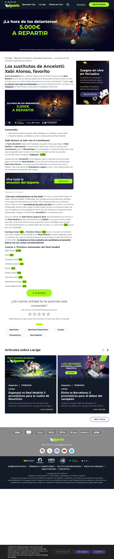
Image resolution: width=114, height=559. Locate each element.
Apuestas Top (28, 4)
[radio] (30, 314)
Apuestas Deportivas (38, 330)
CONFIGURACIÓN (63, 552)
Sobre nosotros (17, 466)
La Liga (42, 4)
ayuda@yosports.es (63, 445)
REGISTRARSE (90, 94)
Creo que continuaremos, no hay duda (24, 196)
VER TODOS (99, 419)
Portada (8, 58)
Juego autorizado (93, 466)
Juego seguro (49, 469)
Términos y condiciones (41, 466)
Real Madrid (36, 335)
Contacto (64, 469)
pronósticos (15, 335)
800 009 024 (47, 445)
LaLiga (60, 330)
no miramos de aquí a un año (38, 204)
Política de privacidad (69, 466)
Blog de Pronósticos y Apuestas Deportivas (33, 58)
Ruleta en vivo (56, 4)
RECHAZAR (82, 552)
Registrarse (99, 4)
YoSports (9, 87)
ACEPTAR (98, 552)
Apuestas (13, 330)
